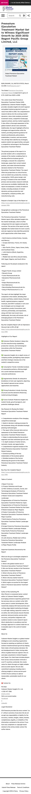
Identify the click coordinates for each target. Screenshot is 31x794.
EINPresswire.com (13, 86)
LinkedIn (4, 703)
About (8, 784)
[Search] (20, 15)
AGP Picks (4, 2)
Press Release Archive (18, 784)
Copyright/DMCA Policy (10, 791)
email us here (5, 694)
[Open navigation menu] (3, 15)
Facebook (4, 698)
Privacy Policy (23, 791)
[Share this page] (28, 15)
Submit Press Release (8, 787)
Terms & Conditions (23, 787)
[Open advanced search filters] (24, 15)
